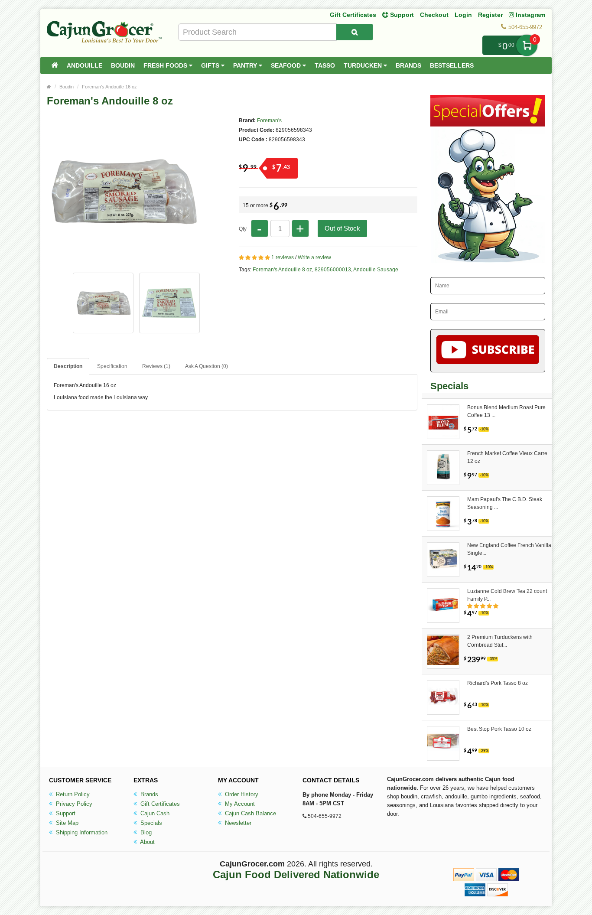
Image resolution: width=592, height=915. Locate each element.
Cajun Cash (154, 813)
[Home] (54, 65)
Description (68, 366)
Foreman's (269, 120)
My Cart (526, 45)
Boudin (123, 65)
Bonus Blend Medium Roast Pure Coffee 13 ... (506, 411)
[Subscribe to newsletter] (487, 350)
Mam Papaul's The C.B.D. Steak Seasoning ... (504, 503)
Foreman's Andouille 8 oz (282, 270)
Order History (240, 794)
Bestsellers (452, 65)
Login (463, 14)
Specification (112, 366)
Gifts (211, 65)
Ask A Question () (206, 366)
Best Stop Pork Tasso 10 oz (499, 729)
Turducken (364, 65)
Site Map (66, 823)
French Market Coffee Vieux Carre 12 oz (507, 457)
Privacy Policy (73, 804)
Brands (408, 65)
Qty (243, 229)
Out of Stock (342, 228)
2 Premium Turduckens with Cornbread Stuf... (500, 641)
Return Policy (72, 794)
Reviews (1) (156, 366)
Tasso (325, 65)
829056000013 (333, 270)
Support (64, 813)
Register (490, 14)
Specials (150, 823)
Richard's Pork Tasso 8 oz (497, 683)
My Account (239, 804)
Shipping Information (80, 832)
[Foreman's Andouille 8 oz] (122, 263)
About (147, 842)
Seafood (287, 65)
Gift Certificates (353, 14)
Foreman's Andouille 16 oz (109, 86)
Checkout (434, 14)
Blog (145, 832)
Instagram (529, 14)
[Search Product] (354, 32)
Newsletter (237, 823)
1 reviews (282, 257)
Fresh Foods (166, 65)
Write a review (314, 257)
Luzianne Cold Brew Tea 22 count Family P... (507, 595)
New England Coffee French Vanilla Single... (509, 549)
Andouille (84, 65)
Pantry (246, 65)
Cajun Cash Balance (249, 813)
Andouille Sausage (375, 270)
